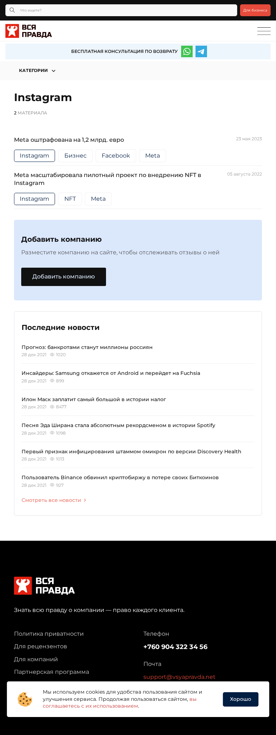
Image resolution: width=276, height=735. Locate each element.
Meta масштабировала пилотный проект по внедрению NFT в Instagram (107, 179)
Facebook (116, 155)
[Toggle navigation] (264, 31)
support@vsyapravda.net (179, 676)
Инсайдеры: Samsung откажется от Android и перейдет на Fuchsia (111, 373)
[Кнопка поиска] (12, 10)
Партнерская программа (51, 671)
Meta (152, 155)
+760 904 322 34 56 (175, 647)
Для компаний (36, 659)
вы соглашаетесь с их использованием (120, 702)
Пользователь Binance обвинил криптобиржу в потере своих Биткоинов (120, 477)
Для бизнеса (255, 10)
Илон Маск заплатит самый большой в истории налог (94, 399)
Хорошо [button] (240, 699)
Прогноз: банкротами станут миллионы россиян (87, 347)
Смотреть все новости (51, 500)
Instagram (34, 155)
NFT (70, 198)
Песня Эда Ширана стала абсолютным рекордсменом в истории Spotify (118, 425)
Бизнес (75, 155)
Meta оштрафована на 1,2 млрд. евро (69, 139)
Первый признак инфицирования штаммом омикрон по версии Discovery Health (132, 451)
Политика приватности (49, 633)
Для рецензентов (40, 646)
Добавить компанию (63, 276)
